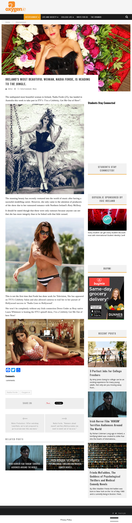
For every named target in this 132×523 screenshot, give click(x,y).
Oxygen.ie (26, 392)
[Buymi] (106, 319)
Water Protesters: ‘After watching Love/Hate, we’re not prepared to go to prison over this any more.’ (25, 426)
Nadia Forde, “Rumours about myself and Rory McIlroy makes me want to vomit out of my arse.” (64, 426)
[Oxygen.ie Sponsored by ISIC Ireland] (107, 230)
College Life (66, 17)
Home (7, 22)
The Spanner (96, 17)
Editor (10, 88)
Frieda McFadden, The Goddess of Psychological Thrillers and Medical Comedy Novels (65, 464)
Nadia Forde (12, 392)
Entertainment (31, 17)
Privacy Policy (66, 520)
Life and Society (49, 17)
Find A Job (122, 513)
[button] (44, 149)
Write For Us (82, 17)
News (35, 88)
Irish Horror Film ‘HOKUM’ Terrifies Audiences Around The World (106, 425)
